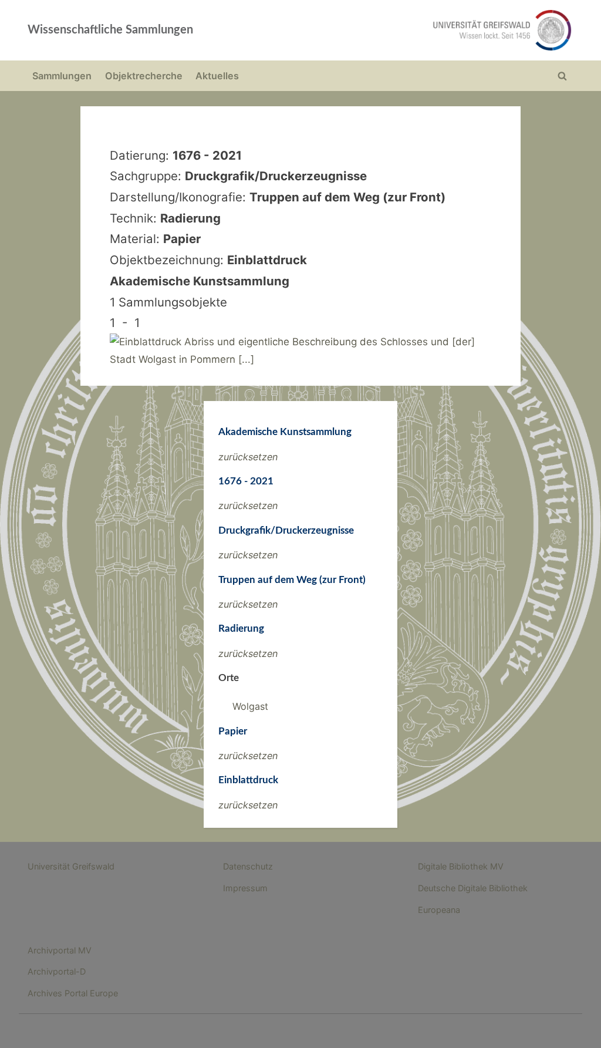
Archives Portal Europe (73, 993)
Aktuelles (217, 76)
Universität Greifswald (71, 866)
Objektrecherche (144, 76)
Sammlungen (62, 76)
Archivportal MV (60, 950)
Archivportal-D (57, 971)
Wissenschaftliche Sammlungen (110, 30)
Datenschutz (248, 866)
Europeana (439, 910)
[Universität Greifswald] (409, 30)
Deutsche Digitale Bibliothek (473, 888)
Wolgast (250, 706)
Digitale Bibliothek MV (461, 866)
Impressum (245, 888)
